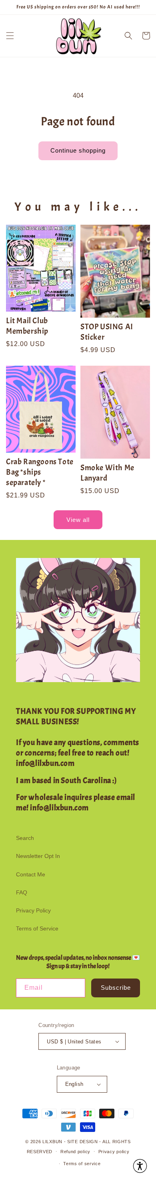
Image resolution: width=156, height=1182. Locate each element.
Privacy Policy (33, 910)
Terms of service (81, 1163)
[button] (10, 35)
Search (25, 838)
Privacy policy (114, 1151)
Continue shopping (78, 150)
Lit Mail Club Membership (27, 326)
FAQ (21, 892)
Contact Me (30, 874)
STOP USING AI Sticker (106, 332)
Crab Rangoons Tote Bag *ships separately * (40, 472)
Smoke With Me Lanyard (107, 473)
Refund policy (75, 1151)
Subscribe (116, 987)
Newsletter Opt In (38, 856)
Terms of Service (37, 928)
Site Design (82, 1141)
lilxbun (52, 1141)
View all (78, 519)
